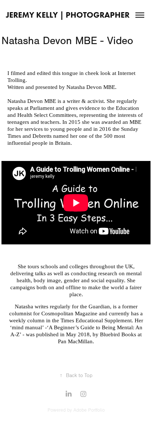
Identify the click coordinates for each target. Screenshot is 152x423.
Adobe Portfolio (89, 410)
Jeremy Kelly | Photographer (67, 15)
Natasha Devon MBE (31, 101)
